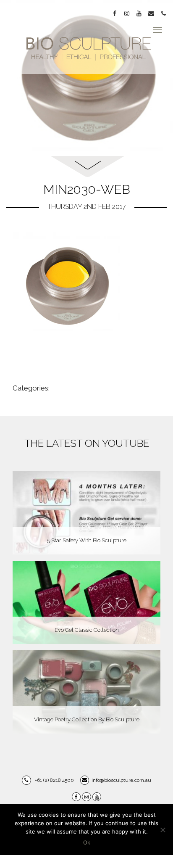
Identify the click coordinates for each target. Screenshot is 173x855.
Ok (86, 842)
